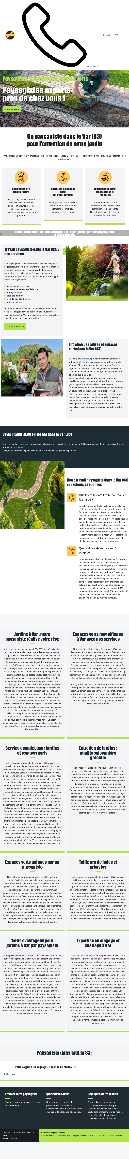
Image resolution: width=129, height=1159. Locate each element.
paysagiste (85, 358)
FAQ (116, 35)
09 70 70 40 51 (93, 66)
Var (13, 1074)
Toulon (7, 1074)
